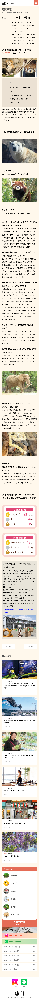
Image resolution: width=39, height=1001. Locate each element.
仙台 (14, 53)
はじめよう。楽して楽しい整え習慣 (16, 790)
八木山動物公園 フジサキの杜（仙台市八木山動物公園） (19, 611)
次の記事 (30, 646)
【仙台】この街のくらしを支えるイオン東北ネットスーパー (19, 756)
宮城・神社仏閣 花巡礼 (12, 856)
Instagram (15, 986)
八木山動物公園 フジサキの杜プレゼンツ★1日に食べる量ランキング (20, 99)
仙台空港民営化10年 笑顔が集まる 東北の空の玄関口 (19, 721)
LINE (24, 986)
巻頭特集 (10, 12)
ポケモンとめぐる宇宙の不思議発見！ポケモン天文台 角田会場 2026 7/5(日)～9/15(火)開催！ (19, 685)
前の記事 (9, 646)
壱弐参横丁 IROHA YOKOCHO (14, 823)
